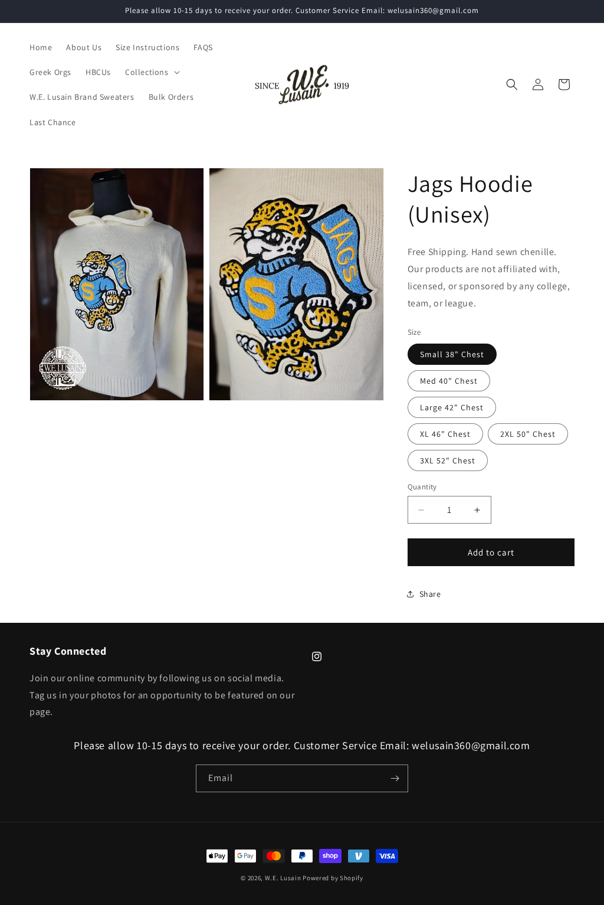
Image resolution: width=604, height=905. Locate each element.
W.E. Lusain (284, 878)
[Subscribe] (395, 778)
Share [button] (430, 594)
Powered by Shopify (333, 878)
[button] (151, 72)
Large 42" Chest (452, 407)
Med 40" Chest (449, 380)
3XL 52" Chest (447, 460)
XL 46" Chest (445, 434)
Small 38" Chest (452, 354)
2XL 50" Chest (528, 434)
